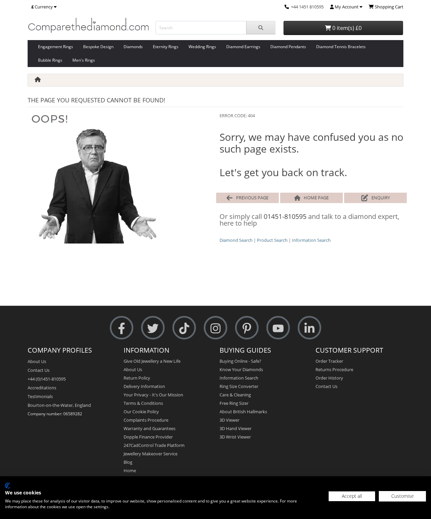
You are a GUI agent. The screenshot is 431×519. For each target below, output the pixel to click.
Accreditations (42, 388)
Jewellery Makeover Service (150, 454)
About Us (37, 361)
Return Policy (137, 378)
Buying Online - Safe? (240, 361)
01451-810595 (285, 216)
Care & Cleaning (235, 395)
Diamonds (133, 47)
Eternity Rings (165, 47)
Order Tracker (329, 361)
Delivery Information (144, 386)
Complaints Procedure (146, 420)
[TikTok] (184, 328)
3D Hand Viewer (236, 428)
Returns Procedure (334, 369)
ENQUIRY (380, 198)
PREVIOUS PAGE (252, 198)
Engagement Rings (55, 47)
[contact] (287, 7)
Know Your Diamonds (241, 369)
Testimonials (40, 396)
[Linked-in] (309, 328)
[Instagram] (215, 328)
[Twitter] (153, 328)
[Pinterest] (247, 328)
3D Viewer (229, 420)
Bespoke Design (98, 47)
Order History (329, 378)
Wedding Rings (202, 47)
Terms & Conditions (143, 403)
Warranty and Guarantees (149, 428)
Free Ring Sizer (234, 403)
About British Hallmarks (243, 412)
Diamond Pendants (288, 47)
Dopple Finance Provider (148, 437)
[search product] (260, 27)
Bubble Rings (50, 60)
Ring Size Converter (239, 386)
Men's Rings (83, 60)
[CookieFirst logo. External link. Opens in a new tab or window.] (7, 486)
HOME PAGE (316, 198)
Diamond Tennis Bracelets (341, 47)
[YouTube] (278, 328)
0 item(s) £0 (346, 28)
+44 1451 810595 (307, 7)
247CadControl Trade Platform (154, 445)
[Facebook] (121, 328)
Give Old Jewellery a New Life (152, 361)
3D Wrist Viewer (235, 437)
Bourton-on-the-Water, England (59, 405)
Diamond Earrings (243, 47)
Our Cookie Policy (141, 412)
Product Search (272, 240)
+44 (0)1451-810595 (47, 379)
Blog (128, 462)
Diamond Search (236, 240)
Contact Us (38, 370)
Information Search (311, 240)
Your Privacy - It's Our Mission (153, 395)
